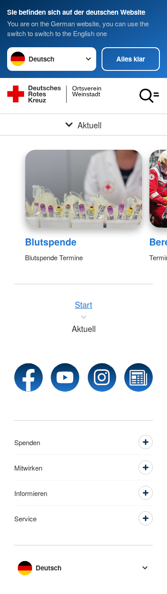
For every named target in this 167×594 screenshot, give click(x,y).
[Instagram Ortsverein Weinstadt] (102, 377)
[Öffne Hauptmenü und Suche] (149, 96)
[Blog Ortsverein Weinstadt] (138, 377)
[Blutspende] (83, 189)
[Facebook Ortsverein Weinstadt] (28, 377)
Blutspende (51, 241)
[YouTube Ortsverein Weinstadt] (65, 377)
